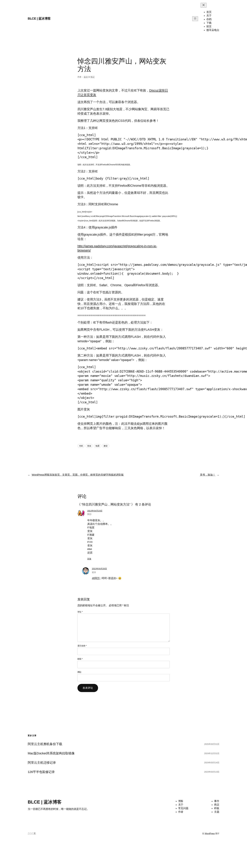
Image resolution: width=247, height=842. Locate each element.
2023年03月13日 (211, 772)
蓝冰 (86, 77)
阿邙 (89, 514)
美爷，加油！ (207, 474)
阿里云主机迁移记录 (42, 762)
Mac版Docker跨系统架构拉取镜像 (51, 753)
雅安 (106, 446)
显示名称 (82, 646)
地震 (97, 446)
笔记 (92, 77)
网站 (79, 672)
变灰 (89, 446)
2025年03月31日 (211, 744)
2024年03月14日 (211, 762)
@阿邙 (96, 578)
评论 (80, 612)
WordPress (210, 833)
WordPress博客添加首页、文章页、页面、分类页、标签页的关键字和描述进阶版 (78, 474)
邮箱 (80, 659)
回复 (89, 559)
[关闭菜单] (203, 5)
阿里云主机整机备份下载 (45, 744)
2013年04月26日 (99, 569)
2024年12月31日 (211, 753)
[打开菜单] (195, 18)
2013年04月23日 (94, 511)
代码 (81, 446)
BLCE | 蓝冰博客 (39, 18)
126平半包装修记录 (41, 772)
